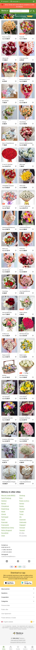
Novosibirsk (4, 533)
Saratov (21, 506)
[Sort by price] (30, 11)
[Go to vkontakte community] (7, 561)
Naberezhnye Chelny (7, 528)
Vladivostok (22, 522)
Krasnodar (4, 522)
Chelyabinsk (5, 506)
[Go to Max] (29, 561)
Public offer (4, 609)
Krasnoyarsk (5, 525)
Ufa (20, 517)
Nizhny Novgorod (6, 530)
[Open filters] (33, 11)
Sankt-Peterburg (6, 498)
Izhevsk (3, 514)
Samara (21, 503)
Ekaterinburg (5, 509)
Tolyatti (21, 511)
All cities (21, 533)
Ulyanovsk (22, 520)
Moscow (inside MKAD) (8, 495)
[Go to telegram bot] (18, 561)
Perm (21, 498)
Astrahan (4, 501)
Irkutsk (3, 511)
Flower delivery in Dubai (8, 618)
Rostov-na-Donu (24, 501)
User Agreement (6, 613)
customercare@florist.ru (8, 556)
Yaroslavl (22, 530)
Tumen (21, 514)
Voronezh (22, 528)
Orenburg (22, 495)
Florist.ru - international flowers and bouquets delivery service (18, 640)
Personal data (5, 605)
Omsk (3, 536)
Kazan (3, 520)
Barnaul (3, 503)
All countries (23, 536)
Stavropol (22, 509)
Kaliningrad (4, 517)
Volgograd (22, 525)
